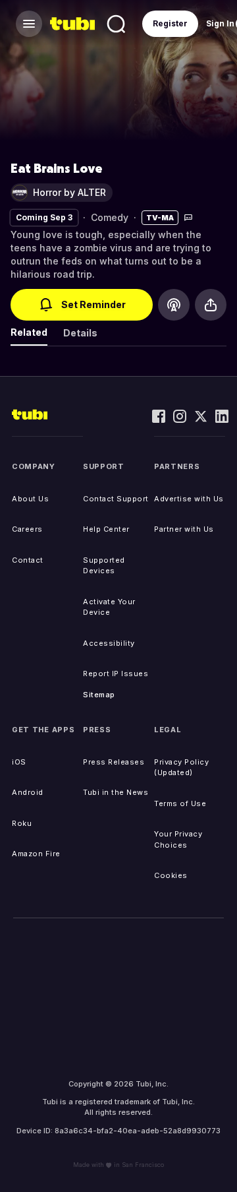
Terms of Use (180, 803)
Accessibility (109, 643)
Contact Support (116, 498)
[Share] (210, 305)
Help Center (106, 529)
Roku (22, 823)
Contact (27, 560)
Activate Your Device (109, 607)
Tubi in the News (115, 792)
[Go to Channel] (174, 305)
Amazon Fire (36, 853)
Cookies (171, 875)
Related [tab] (29, 332)
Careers (27, 529)
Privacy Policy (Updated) (181, 767)
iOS (19, 762)
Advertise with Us (189, 498)
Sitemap (99, 694)
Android (27, 792)
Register (170, 23)
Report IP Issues (115, 673)
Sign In (220, 23)
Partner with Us (184, 529)
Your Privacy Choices (178, 839)
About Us (30, 498)
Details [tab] (80, 332)
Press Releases (113, 762)
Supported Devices (104, 565)
